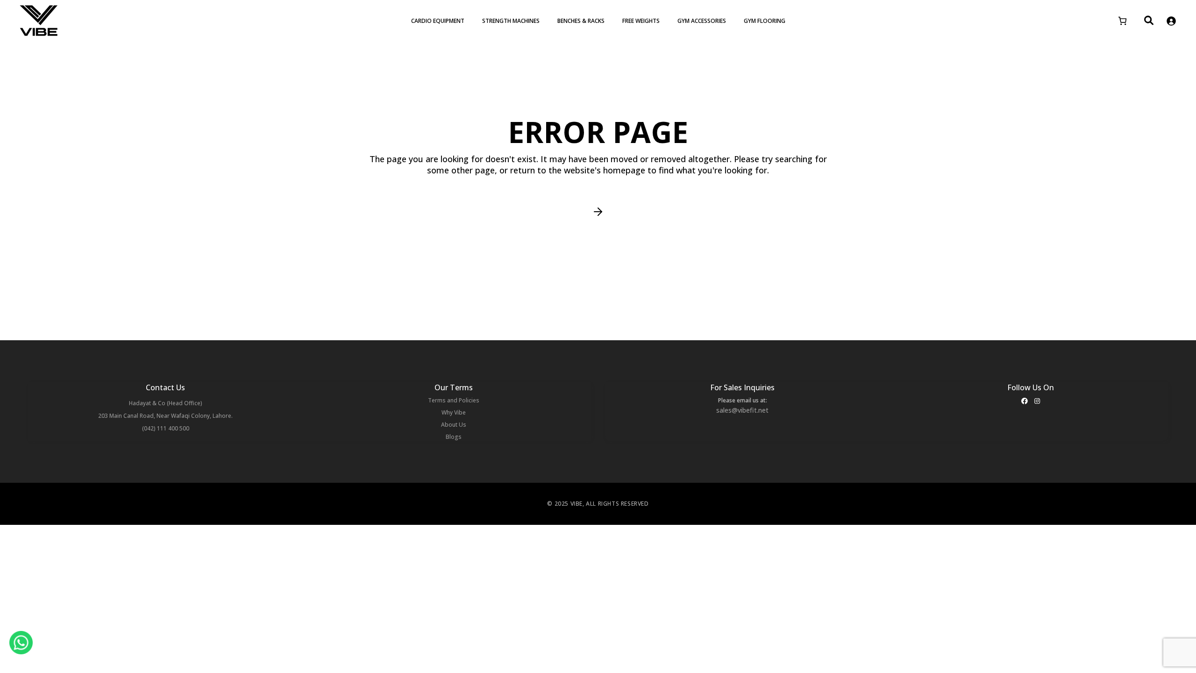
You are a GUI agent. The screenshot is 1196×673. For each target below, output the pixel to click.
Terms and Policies (453, 400)
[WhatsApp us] (21, 642)
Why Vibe (453, 412)
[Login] (1171, 20)
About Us (453, 425)
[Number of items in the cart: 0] (1122, 20)
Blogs (454, 437)
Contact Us (165, 387)
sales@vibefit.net (742, 410)
